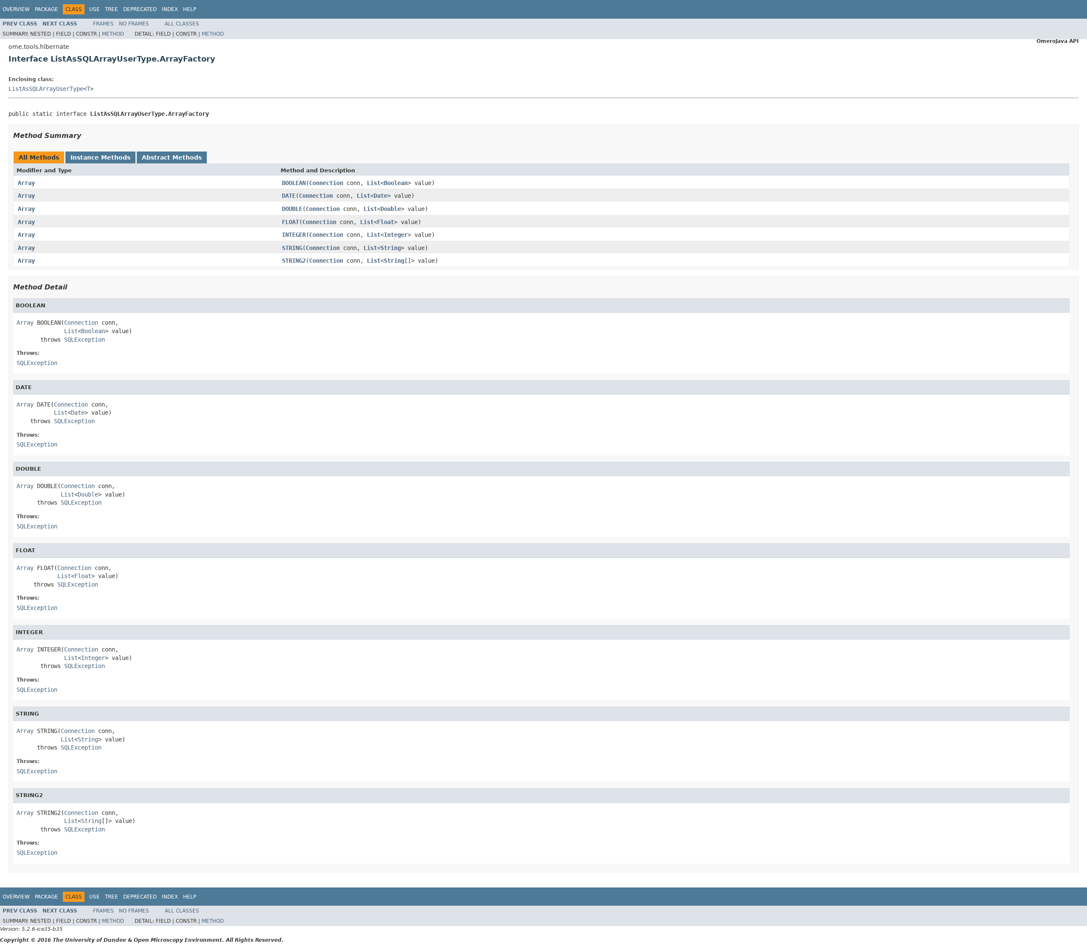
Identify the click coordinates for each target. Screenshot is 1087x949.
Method (113, 34)
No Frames (134, 24)
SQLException (84, 339)
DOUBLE (292, 208)
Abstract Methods (172, 157)
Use (94, 9)
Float (385, 222)
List (373, 183)
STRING (292, 247)
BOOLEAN (294, 183)
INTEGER (294, 234)
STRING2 (294, 260)
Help (189, 9)
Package (46, 9)
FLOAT (290, 222)
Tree (111, 9)
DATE (289, 195)
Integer (396, 234)
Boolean (396, 183)
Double (390, 208)
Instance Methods (100, 157)
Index (170, 9)
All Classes (182, 24)
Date (380, 195)
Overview (16, 9)
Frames (103, 24)
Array (26, 183)
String (390, 247)
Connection (326, 183)
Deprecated (140, 9)
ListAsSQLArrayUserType (45, 88)
